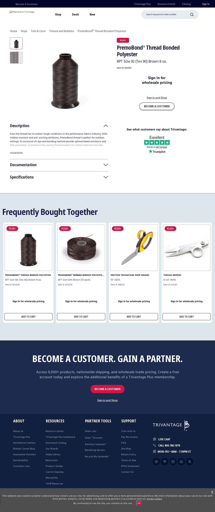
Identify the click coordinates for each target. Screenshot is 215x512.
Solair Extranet (93, 438)
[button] (194, 15)
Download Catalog (56, 443)
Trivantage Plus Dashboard (60, 437)
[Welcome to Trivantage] (22, 14)
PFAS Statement (130, 466)
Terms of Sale (128, 460)
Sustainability (20, 460)
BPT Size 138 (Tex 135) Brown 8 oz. (23, 280)
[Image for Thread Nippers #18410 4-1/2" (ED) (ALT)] (186, 270)
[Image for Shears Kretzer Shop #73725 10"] (134, 270)
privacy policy (154, 498)
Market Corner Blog (24, 449)
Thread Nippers (172, 275)
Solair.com (90, 431)
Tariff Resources (54, 484)
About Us (18, 431)
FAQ (123, 443)
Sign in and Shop (157, 98)
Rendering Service (95, 450)
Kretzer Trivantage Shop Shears (130, 275)
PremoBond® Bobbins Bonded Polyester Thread (81, 275)
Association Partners (24, 455)
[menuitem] (142, 4)
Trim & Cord (38, 31)
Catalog (186, 4)
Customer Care (21, 466)
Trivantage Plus (142, 4)
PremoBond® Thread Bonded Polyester (28, 275)
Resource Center (166, 4)
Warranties (52, 478)
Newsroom (52, 460)
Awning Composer (96, 444)
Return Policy (128, 455)
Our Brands (52, 449)
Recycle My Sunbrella (97, 457)
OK (139, 503)
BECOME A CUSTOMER (107, 389)
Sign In (205, 4)
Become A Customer (27, 4)
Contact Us (127, 472)
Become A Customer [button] (157, 106)
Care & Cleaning (54, 472)
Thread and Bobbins (61, 31)
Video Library (53, 455)
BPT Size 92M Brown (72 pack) (74, 280)
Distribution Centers (24, 443)
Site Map (126, 449)
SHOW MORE (16, 152)
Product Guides (54, 466)
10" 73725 (115, 280)
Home (13, 31)
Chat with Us (128, 431)
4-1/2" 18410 (169, 280)
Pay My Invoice (129, 437)
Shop (24, 31)
